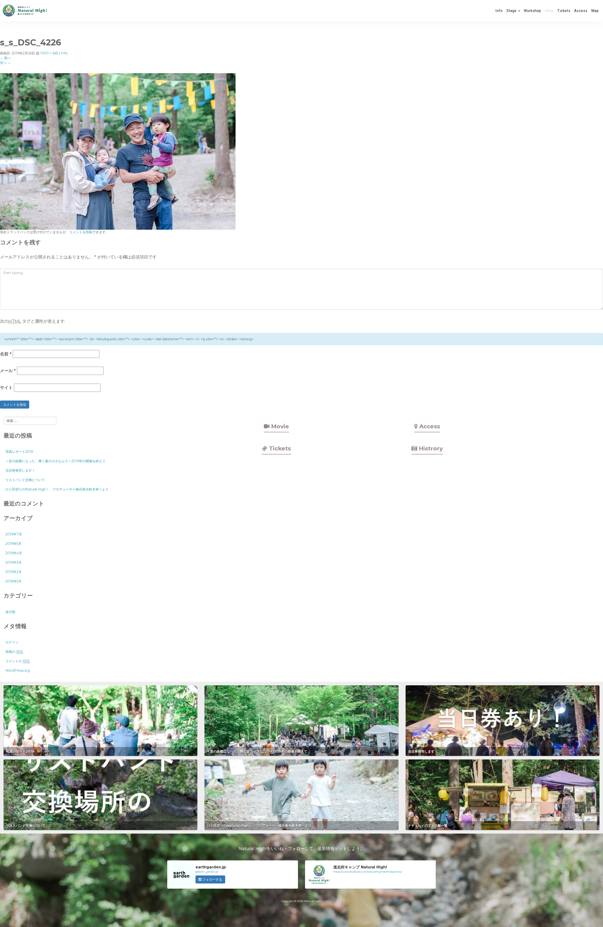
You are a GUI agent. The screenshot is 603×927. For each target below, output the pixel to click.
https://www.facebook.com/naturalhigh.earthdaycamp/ (367, 871)
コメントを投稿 (80, 232)
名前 (6, 354)
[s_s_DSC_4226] (118, 151)
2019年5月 (13, 544)
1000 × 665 (49, 53)
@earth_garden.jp (207, 871)
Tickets (563, 10)
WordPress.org (17, 670)
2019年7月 (13, 534)
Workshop (532, 10)
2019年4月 (13, 553)
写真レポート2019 (19, 451)
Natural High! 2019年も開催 (24, 10)
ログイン (12, 642)
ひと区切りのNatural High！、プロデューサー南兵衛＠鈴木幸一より (57, 489)
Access (580, 10)
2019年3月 (13, 562)
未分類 (10, 612)
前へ (5, 58)
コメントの (17, 661)
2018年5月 (13, 581)
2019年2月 (13, 572)
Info (499, 10)
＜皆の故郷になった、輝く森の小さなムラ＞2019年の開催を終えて (55, 461)
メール (8, 370)
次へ (5, 62)
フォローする (211, 879)
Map (595, 10)
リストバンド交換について (25, 480)
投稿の (14, 652)
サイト (6, 387)
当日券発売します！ (20, 470)
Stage (512, 10)
